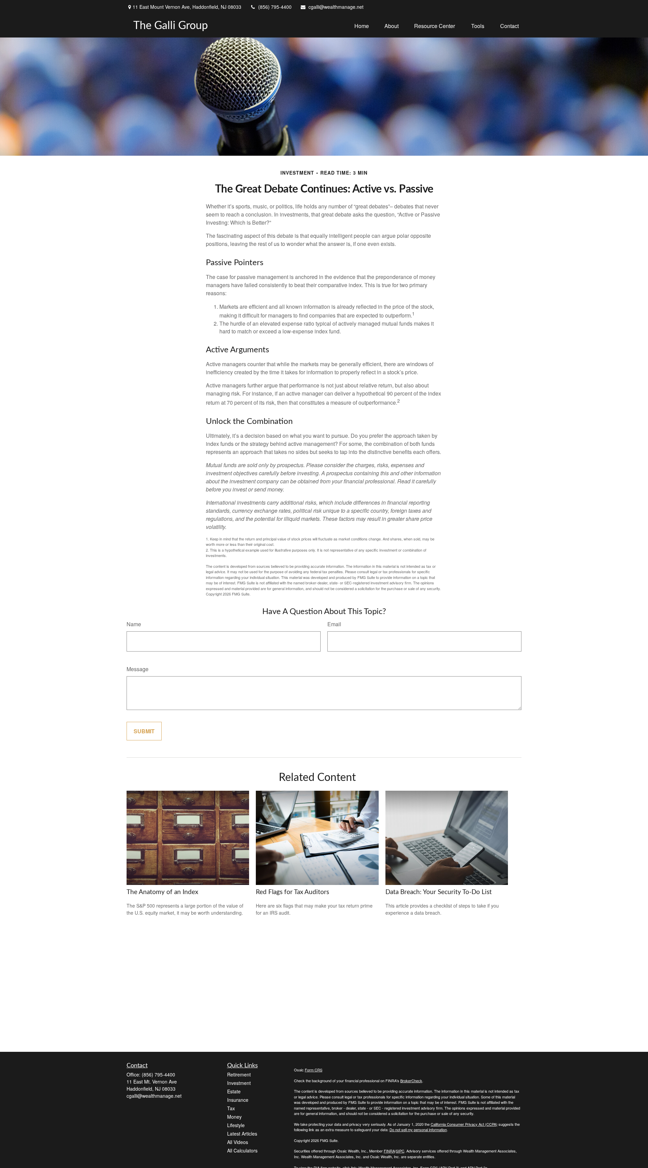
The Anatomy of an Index (162, 892)
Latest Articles (242, 1133)
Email (334, 624)
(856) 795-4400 (275, 6)
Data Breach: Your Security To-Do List (438, 892)
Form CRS (313, 1069)
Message (137, 669)
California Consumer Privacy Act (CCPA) (464, 1124)
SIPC (400, 1150)
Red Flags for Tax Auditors (292, 892)
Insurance (237, 1099)
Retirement (239, 1074)
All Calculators (242, 1150)
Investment (239, 1083)
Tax (231, 1108)
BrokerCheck (411, 1080)
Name (134, 624)
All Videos (237, 1142)
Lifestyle (236, 1125)
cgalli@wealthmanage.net (335, 6)
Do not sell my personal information (418, 1129)
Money (234, 1116)
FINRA (389, 1150)
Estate (234, 1091)
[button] (362, 25)
